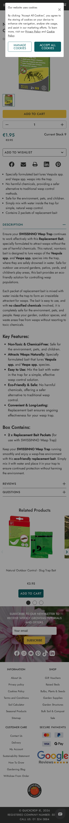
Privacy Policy (33, 32)
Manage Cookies (20, 46)
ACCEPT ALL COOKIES (48, 46)
